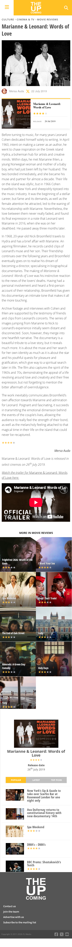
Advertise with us (13, 917)
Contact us (9, 906)
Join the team (11, 911)
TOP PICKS (56, 780)
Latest (36, 780)
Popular (16, 780)
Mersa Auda (16, 91)
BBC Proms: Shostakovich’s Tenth (44, 864)
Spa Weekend (35, 827)
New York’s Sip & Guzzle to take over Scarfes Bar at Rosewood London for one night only (44, 795)
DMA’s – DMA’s (36, 844)
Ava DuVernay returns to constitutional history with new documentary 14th (44, 813)
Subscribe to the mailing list (19, 922)
